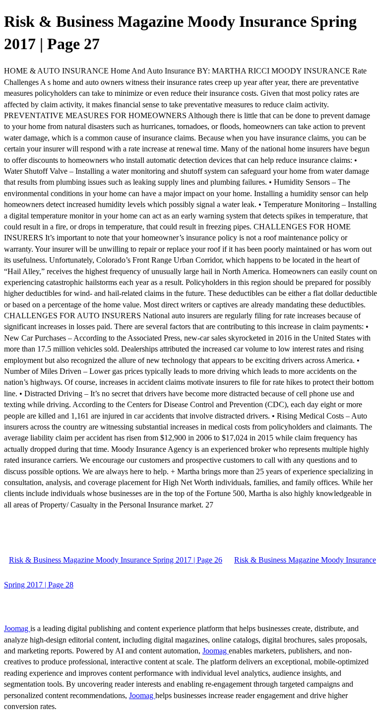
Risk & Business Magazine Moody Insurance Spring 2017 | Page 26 (115, 560)
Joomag (17, 628)
